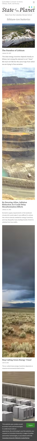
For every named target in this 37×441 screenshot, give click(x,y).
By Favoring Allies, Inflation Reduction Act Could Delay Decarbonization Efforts (14, 204)
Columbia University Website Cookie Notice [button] (15, 438)
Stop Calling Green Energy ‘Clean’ (17, 360)
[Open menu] (34, 2)
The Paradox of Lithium (13, 50)
